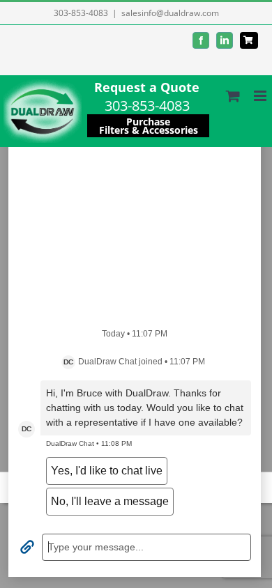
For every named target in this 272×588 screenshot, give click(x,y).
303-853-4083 (81, 13)
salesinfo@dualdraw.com (170, 13)
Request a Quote (146, 87)
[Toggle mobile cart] (233, 95)
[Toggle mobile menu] (261, 95)
